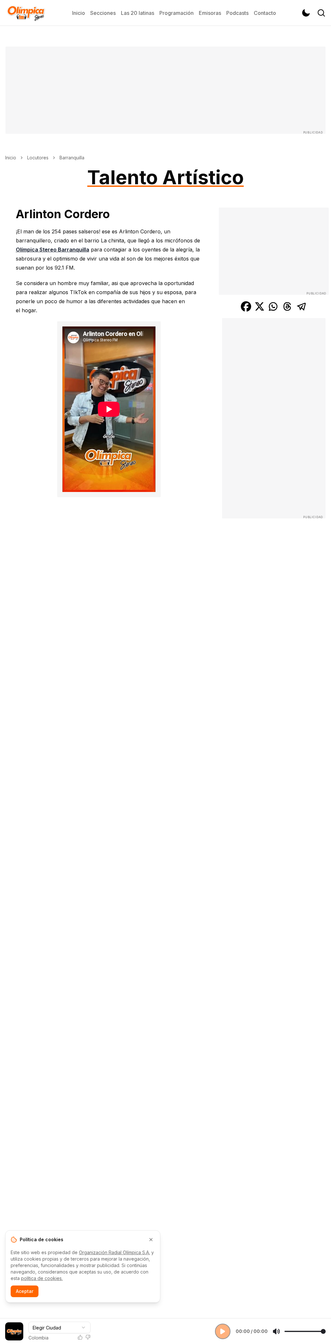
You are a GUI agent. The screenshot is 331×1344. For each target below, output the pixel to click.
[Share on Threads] (287, 306)
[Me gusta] (80, 1337)
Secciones (103, 13)
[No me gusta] (88, 1337)
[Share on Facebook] (246, 306)
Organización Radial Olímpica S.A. (114, 1252)
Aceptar (24, 1291)
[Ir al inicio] (26, 13)
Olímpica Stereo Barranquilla (52, 249)
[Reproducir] (222, 1331)
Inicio (78, 13)
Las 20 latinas (137, 13)
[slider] (305, 1331)
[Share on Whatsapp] (273, 306)
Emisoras (210, 13)
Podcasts (237, 13)
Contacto (265, 13)
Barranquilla (71, 157)
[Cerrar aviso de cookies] (151, 1239)
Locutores (37, 157)
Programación (176, 13)
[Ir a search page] (321, 12)
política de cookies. (42, 1278)
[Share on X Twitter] (259, 306)
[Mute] (276, 1331)
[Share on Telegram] (301, 306)
